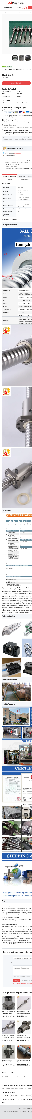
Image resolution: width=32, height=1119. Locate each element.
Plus (3, 1102)
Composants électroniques (8, 1080)
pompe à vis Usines (26, 1095)
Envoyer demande (16, 83)
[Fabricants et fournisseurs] (16, 2)
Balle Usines (14, 1095)
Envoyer (16, 981)
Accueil (3, 12)
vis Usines (5, 1095)
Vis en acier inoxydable (8, 1099)
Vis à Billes (27, 12)
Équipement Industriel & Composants (15, 12)
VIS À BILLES (5, 1077)
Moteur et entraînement (23, 1077)
